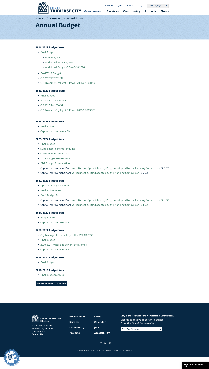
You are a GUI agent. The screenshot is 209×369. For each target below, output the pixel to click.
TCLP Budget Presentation (55, 158)
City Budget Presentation (54, 153)
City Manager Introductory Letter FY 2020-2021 (67, 235)
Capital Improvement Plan (55, 222)
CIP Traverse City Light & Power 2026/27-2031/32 (68, 83)
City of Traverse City (59, 8)
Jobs (120, 5)
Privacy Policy (127, 350)
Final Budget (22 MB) (52, 275)
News (165, 11)
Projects (150, 11)
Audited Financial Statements (51, 283)
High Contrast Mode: (194, 365)
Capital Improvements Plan (55, 131)
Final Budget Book (50, 190)
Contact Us (37, 334)
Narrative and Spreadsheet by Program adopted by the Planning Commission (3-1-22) (120, 200)
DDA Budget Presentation (55, 163)
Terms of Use (117, 350)
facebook (101, 343)
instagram (109, 343)
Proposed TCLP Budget (53, 100)
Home (39, 18)
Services (113, 11)
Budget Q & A (53, 57)
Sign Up (160, 329)
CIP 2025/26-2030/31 (51, 105)
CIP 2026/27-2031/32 (51, 78)
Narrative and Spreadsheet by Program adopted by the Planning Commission (115, 168)
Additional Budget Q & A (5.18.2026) (65, 67)
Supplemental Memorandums (57, 148)
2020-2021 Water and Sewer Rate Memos (63, 244)
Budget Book (47, 217)
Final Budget (47, 52)
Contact (131, 5)
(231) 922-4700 (38, 331)
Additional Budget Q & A (59, 62)
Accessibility (102, 332)
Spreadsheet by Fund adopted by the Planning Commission (105, 172)
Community (131, 11)
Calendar (109, 5)
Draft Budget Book (51, 195)
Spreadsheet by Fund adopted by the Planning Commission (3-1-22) (109, 204)
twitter (105, 343)
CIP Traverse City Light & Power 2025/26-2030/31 (68, 110)
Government (93, 11)
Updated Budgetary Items (55, 185)
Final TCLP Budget (50, 73)
